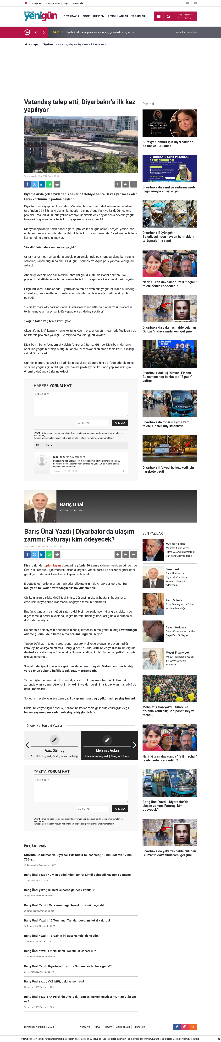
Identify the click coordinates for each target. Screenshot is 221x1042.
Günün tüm (186, 32)
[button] (118, 184)
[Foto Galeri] (195, 3)
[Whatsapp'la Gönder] (49, 184)
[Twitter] (34, 184)
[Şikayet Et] (123, 471)
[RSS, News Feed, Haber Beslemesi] (193, 1027)
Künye (97, 1027)
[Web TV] (187, 3)
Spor (86, 16)
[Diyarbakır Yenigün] (40, 16)
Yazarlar (138, 16)
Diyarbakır (71, 16)
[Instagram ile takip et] (185, 1027)
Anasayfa (33, 44)
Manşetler (36, 3)
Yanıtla (59, 471)
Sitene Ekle (78, 3)
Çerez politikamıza (181, 1039)
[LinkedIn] (42, 184)
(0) (76, 471)
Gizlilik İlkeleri (123, 1027)
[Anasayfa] (26, 3)
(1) (68, 471)
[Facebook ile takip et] (177, 1027)
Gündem (99, 16)
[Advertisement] (110, 73)
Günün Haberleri (52, 3)
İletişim (108, 1027)
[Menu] (159, 16)
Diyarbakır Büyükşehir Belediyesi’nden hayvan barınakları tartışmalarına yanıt (108, 32)
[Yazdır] (57, 184)
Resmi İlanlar (118, 16)
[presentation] (36, 32)
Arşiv (66, 3)
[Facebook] (27, 184)
